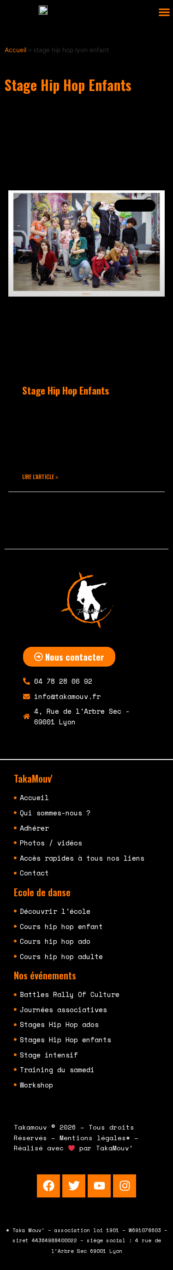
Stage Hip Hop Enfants (65, 390)
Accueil (15, 50)
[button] (164, 12)
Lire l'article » (40, 476)
